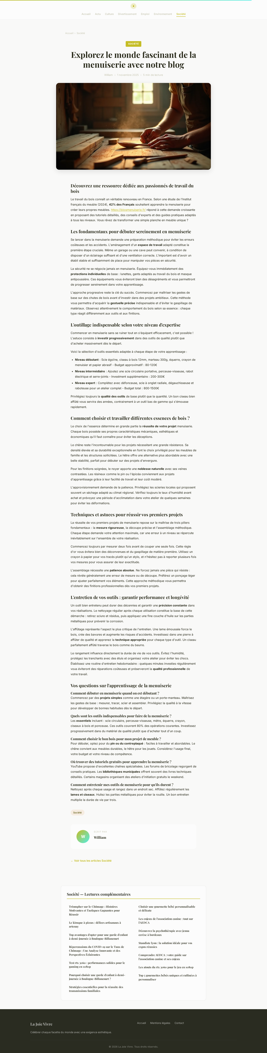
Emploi (145, 13)
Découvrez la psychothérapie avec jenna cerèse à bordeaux (164, 932)
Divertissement (127, 13)
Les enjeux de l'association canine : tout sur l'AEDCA (166, 920)
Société (181, 13)
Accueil (86, 13)
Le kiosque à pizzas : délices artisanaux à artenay (95, 924)
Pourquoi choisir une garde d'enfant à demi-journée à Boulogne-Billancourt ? (97, 977)
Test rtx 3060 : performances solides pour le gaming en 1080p (97, 964)
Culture (109, 13)
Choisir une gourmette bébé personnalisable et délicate (167, 908)
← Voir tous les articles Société (91, 860)
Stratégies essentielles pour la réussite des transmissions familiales (96, 989)
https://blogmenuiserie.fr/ (128, 210)
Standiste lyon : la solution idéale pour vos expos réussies (165, 945)
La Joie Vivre (41, 1023)
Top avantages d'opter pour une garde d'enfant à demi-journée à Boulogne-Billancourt (98, 936)
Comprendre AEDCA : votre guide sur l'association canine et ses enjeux (163, 957)
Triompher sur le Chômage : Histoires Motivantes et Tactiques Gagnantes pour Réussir (94, 910)
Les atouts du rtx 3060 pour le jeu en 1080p (166, 967)
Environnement (163, 13)
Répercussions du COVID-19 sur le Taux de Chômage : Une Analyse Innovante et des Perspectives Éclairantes (96, 950)
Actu (98, 13)
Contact (179, 1022)
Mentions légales (160, 1022)
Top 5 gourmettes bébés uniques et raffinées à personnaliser (168, 977)
